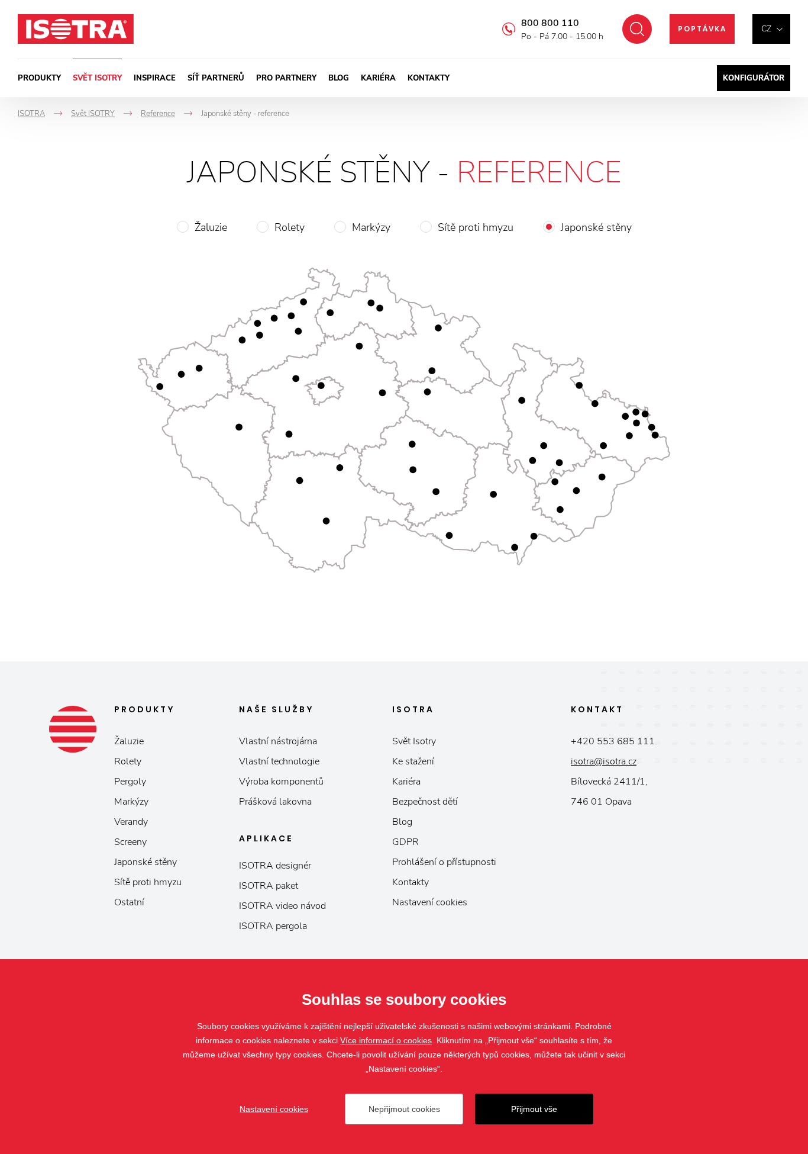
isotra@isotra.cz (603, 761)
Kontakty (429, 78)
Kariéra (378, 78)
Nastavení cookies (429, 902)
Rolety (289, 227)
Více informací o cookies (386, 1040)
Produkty (39, 78)
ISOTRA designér (275, 865)
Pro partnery (286, 78)
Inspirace (155, 78)
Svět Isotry (414, 741)
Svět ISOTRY (97, 78)
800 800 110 (550, 23)
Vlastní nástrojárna (278, 741)
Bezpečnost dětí (425, 801)
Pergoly (130, 781)
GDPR (405, 841)
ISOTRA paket (268, 885)
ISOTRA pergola (273, 926)
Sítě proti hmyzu (475, 227)
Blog (338, 78)
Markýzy (371, 227)
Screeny (130, 841)
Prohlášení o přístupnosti (444, 862)
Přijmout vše (534, 1109)
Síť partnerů (216, 78)
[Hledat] (637, 29)
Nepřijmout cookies (404, 1109)
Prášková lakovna (275, 801)
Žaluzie (211, 227)
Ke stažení (413, 761)
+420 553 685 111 (613, 741)
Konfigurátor (753, 78)
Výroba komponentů (281, 781)
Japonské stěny (596, 227)
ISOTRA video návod (282, 905)
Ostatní (129, 902)
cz (766, 28)
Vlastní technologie (279, 761)
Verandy (131, 821)
